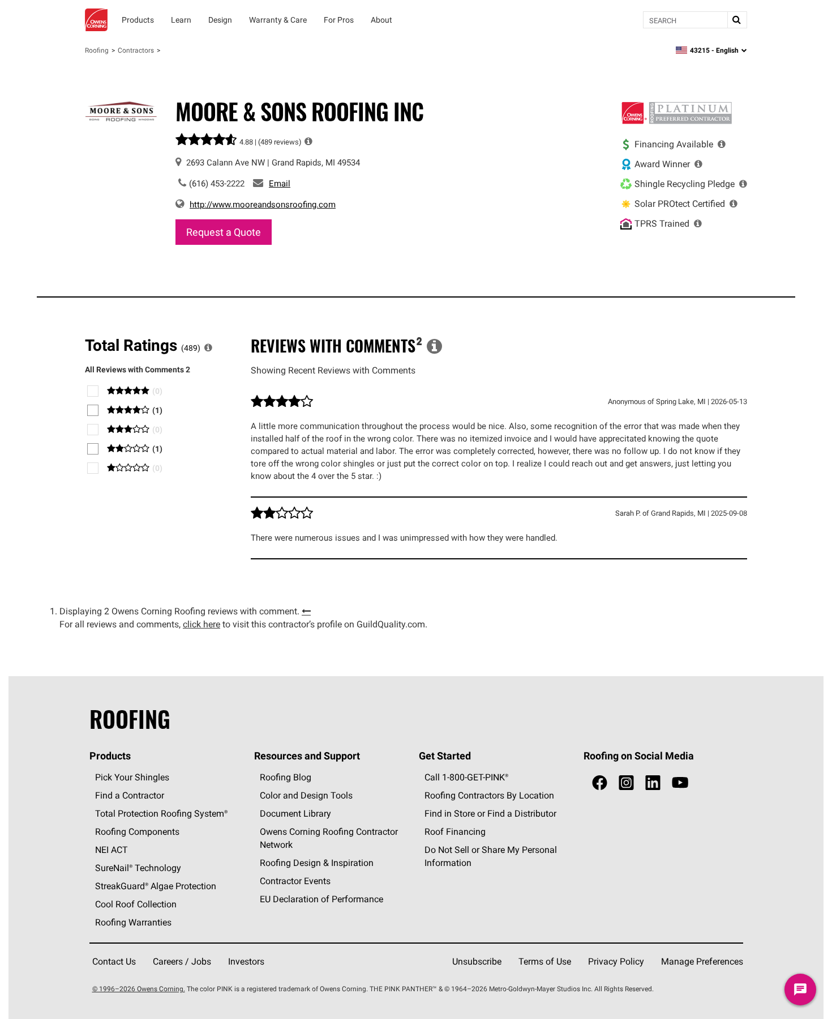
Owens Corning (96, 20)
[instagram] (626, 783)
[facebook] (599, 783)
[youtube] (680, 783)
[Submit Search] (737, 19)
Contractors (136, 50)
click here (201, 624)
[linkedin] (653, 783)
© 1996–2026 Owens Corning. (138, 988)
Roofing (97, 50)
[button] (308, 141)
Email (279, 183)
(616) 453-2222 (217, 183)
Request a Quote (223, 232)
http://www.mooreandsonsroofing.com (263, 204)
